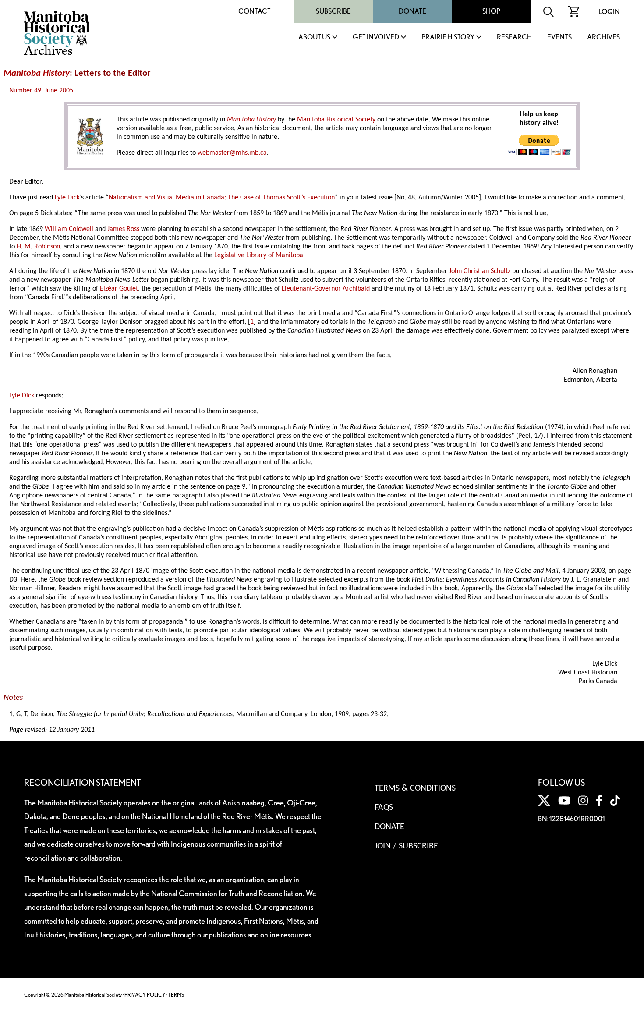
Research (514, 37)
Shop (491, 11)
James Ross (123, 229)
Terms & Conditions (415, 788)
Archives (603, 37)
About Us (314, 37)
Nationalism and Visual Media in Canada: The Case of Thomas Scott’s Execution (222, 197)
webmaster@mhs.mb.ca (232, 152)
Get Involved (376, 37)
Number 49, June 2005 (41, 90)
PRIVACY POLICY (145, 994)
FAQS (384, 807)
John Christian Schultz (479, 271)
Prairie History (447, 37)
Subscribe (333, 11)
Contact (254, 11)
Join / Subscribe (406, 846)
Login (609, 11)
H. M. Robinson (38, 246)
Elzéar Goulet (119, 288)
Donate (412, 11)
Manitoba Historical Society (336, 119)
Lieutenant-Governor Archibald (326, 288)
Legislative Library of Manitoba (258, 255)
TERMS (176, 994)
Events (559, 37)
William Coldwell (69, 229)
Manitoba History (37, 73)
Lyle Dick (67, 197)
